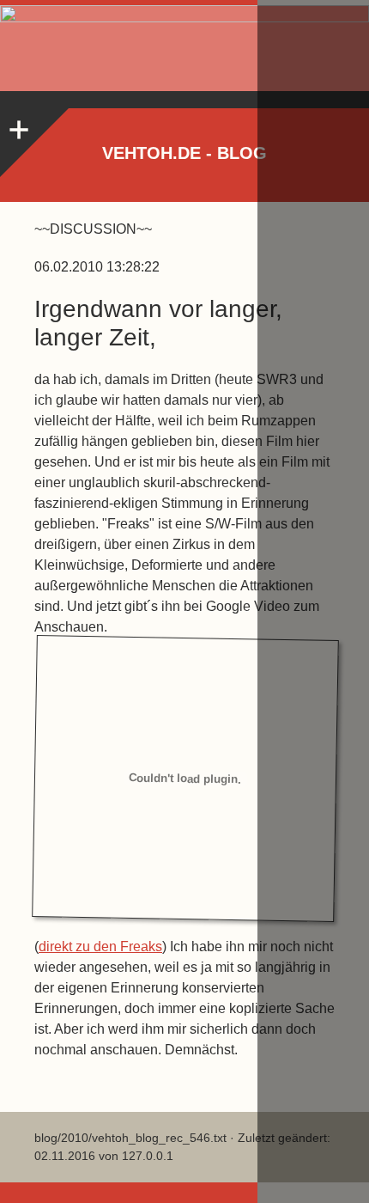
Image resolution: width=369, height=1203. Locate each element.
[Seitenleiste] (17, 125)
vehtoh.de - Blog (184, 153)
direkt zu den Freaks (100, 946)
